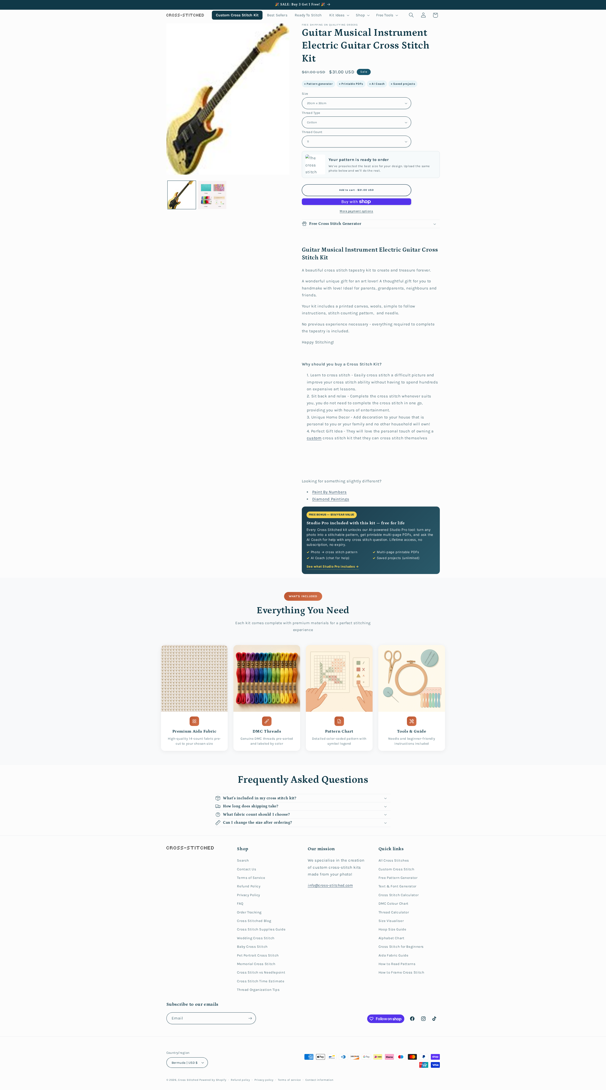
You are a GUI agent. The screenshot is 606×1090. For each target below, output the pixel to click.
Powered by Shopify (212, 1079)
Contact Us (246, 869)
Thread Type (311, 113)
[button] (338, 15)
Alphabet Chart (392, 938)
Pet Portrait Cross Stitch (258, 955)
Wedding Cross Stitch (256, 938)
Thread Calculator (394, 912)
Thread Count (312, 132)
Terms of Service (251, 878)
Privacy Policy (248, 895)
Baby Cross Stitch (252, 947)
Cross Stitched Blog (254, 921)
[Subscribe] (250, 1018)
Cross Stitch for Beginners (401, 947)
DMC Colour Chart (394, 904)
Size (305, 93)
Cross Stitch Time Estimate (260, 981)
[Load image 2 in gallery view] (212, 195)
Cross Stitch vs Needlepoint (261, 972)
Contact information (319, 1079)
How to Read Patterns (397, 964)
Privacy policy (263, 1079)
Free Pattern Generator (398, 878)
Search (243, 861)
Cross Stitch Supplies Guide (261, 929)
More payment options (356, 211)
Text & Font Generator (397, 886)
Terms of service (289, 1079)
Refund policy (240, 1079)
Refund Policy (248, 886)
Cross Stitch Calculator (399, 895)
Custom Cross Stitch (396, 869)
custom (314, 438)
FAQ (240, 904)
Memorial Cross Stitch (256, 964)
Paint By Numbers (329, 492)
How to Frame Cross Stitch (401, 972)
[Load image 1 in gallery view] (182, 195)
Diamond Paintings (330, 499)
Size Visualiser (391, 921)
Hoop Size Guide (392, 929)
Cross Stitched (188, 1079)
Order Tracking (249, 912)
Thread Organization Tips (258, 990)
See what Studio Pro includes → (333, 566)
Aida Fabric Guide (394, 955)
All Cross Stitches (394, 861)
